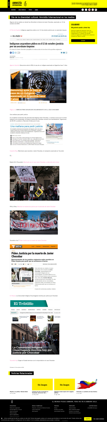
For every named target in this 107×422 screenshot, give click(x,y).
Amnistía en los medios (58, 409)
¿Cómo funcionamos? (14, 411)
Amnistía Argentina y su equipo (16, 409)
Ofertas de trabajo (13, 412)
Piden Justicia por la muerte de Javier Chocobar (33, 240)
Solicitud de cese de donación (75, 412)
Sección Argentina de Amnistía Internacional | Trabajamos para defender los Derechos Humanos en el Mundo (18, 4)
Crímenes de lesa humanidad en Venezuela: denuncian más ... (40, 392)
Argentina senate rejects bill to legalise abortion (64, 392)
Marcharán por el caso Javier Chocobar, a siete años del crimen (41, 162)
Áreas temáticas (22, 10)
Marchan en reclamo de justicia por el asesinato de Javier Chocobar (36, 206)
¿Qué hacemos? (35, 411)
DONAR (83, 40)
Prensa (30, 10)
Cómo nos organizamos (14, 414)
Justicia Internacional (36, 409)
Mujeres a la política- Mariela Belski (19, 391)
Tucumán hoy (13, 360)
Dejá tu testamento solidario (74, 409)
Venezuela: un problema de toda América (86, 391)
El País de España (15, 30)
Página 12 (13, 109)
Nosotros (13, 10)
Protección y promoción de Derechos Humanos (41, 407)
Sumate (36, 10)
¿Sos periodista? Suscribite (59, 411)
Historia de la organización (15, 407)
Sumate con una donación (74, 411)
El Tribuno (13, 296)
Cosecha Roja (13, 151)
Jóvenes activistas (72, 407)
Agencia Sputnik (14, 65)
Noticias (55, 407)
